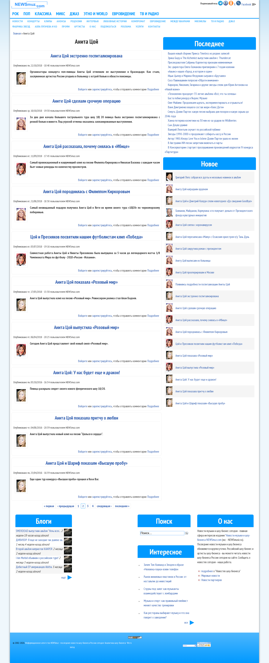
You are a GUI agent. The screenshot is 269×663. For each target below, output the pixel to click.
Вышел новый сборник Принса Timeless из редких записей (198, 53)
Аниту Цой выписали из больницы (192, 260)
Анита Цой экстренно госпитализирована (86, 56)
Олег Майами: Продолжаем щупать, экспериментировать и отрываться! (205, 102)
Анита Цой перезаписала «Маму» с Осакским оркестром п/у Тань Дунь (212, 237)
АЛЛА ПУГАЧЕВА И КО (46, 26)
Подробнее (153, 89)
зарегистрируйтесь (102, 89)
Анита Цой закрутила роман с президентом (198, 248)
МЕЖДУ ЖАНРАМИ (180, 21)
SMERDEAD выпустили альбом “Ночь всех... (38, 531)
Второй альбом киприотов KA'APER (34, 549)
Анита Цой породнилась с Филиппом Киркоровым (86, 191)
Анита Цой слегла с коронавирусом (193, 225)
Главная (17, 33)
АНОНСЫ (61, 21)
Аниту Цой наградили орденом (191, 189)
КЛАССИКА (43, 13)
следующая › (104, 506)
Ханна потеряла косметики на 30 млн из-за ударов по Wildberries (202, 120)
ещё (63, 577)
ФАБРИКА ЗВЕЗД (21, 26)
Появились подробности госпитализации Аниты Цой (202, 284)
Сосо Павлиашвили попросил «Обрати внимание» (193, 80)
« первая (49, 506)
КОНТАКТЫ (154, 26)
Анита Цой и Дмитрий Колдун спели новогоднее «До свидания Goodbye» (213, 201)
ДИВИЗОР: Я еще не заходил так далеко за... (39, 540)
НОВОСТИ (17, 21)
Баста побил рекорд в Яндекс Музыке (187, 98)
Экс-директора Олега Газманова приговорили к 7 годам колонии (201, 67)
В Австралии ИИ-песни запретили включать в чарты (195, 143)
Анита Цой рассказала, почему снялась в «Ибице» (86, 146)
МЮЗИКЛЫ (200, 21)
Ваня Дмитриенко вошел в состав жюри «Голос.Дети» (196, 107)
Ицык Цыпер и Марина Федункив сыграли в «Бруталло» (197, 76)
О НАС (93, 26)
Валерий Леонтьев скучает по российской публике (194, 129)
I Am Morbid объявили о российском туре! (37, 558)
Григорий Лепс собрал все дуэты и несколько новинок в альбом (208, 177)
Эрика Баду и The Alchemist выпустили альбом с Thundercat (199, 58)
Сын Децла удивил (177, 125)
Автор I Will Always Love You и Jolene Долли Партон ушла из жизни (203, 138)
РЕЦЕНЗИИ (76, 21)
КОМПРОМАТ (138, 21)
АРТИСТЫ (79, 26)
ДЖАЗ (74, 13)
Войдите (82, 89)
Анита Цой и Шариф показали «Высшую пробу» (86, 463)
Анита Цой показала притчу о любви (86, 418)
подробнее (207, 571)
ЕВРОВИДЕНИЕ (123, 13)
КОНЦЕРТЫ (33, 21)
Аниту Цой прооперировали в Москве (194, 272)
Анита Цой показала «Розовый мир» (86, 282)
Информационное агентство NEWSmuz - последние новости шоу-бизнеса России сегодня (64, 642)
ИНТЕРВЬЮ (93, 21)
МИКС (60, 13)
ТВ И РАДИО (149, 13)
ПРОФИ (66, 26)
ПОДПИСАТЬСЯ (108, 26)
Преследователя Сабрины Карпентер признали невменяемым (200, 62)
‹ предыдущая (65, 506)
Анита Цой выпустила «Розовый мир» (86, 327)
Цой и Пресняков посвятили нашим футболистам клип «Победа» (86, 237)
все (186, 622)
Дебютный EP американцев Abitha (34, 567)
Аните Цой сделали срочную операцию (86, 101)
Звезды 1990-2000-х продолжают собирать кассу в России (199, 134)
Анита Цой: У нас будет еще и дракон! (86, 372)
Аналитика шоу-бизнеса (115, 642)
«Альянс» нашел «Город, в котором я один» (190, 71)
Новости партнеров (211, 580)
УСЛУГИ (140, 26)
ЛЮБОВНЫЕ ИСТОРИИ (115, 21)
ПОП (27, 13)
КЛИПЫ (48, 21)
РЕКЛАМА (126, 26)
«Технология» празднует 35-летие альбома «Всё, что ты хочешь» (202, 94)
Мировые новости (210, 575)
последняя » (122, 506)
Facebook (246, 4)
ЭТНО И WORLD (96, 13)
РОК (15, 13)
